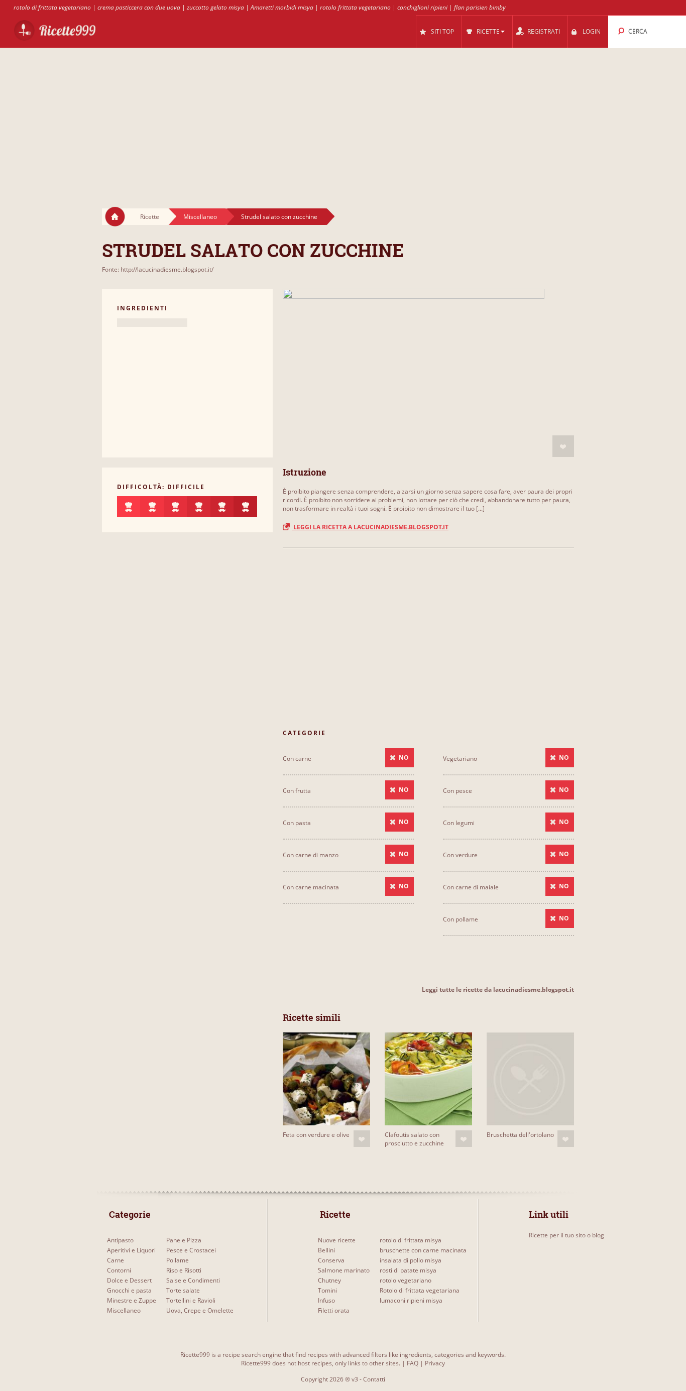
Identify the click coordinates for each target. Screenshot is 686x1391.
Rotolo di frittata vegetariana (420, 1290)
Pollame (177, 1260)
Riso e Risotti (183, 1270)
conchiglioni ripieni (422, 7)
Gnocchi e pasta (129, 1290)
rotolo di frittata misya (410, 1240)
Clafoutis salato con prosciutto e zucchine (414, 1138)
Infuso (326, 1300)
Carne (115, 1260)
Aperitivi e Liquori (131, 1250)
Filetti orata (334, 1310)
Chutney (329, 1280)
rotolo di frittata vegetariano (52, 7)
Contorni (119, 1270)
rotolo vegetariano (405, 1280)
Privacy (435, 1363)
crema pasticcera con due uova (138, 7)
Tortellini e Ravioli (190, 1300)
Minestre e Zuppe (131, 1300)
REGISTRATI (543, 31)
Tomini (327, 1290)
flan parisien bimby (480, 7)
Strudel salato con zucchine (279, 216)
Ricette (149, 216)
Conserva (331, 1260)
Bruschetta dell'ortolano (520, 1134)
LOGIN (592, 31)
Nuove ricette (337, 1240)
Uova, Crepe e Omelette (200, 1310)
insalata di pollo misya (410, 1260)
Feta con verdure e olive (316, 1134)
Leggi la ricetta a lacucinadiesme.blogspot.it (370, 527)
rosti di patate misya (408, 1270)
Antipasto (120, 1240)
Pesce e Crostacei (191, 1250)
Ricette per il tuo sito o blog (566, 1235)
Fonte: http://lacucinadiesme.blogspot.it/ (157, 269)
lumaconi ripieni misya (411, 1300)
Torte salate (183, 1290)
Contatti (374, 1379)
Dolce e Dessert (129, 1280)
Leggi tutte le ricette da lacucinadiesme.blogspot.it (498, 989)
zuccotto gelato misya (215, 7)
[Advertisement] (343, 118)
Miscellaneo (200, 216)
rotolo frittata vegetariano (355, 7)
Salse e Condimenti (193, 1280)
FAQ (412, 1363)
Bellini (326, 1250)
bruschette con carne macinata (423, 1250)
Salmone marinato (344, 1270)
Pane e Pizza (183, 1240)
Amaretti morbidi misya (282, 7)
